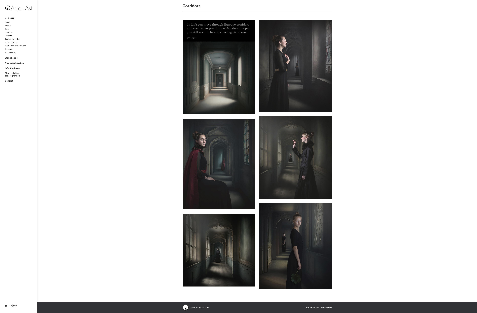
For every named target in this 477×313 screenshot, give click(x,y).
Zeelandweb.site (326, 307)
